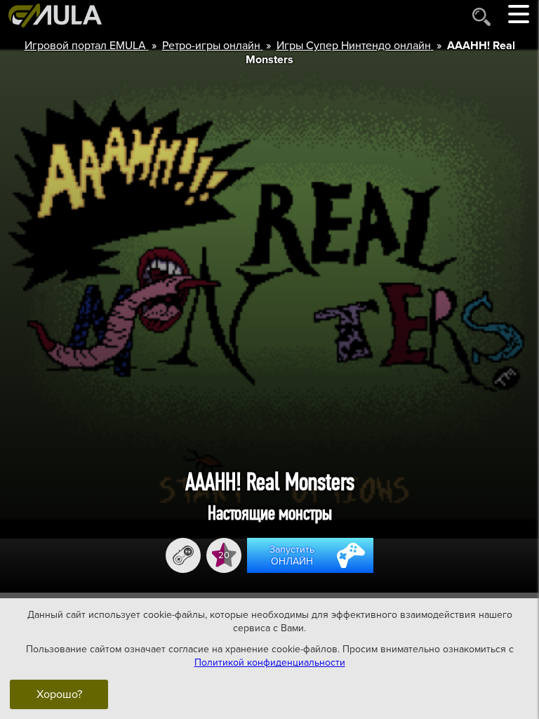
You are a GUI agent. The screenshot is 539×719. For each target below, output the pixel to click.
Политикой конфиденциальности (269, 662)
